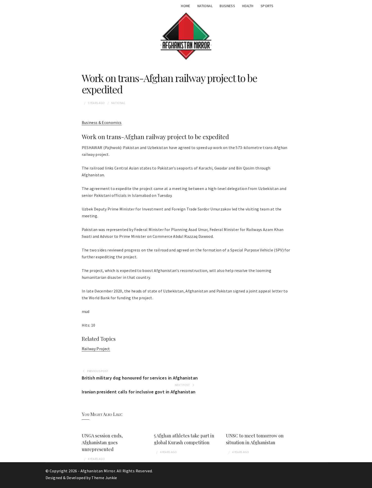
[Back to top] (367, 483)
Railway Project (96, 348)
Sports (267, 6)
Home (185, 6)
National (205, 6)
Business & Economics (102, 122)
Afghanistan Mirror (97, 470)
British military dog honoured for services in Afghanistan (140, 378)
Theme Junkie (104, 477)
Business (227, 6)
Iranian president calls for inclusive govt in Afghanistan (139, 392)
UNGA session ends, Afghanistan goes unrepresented (102, 442)
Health (247, 6)
